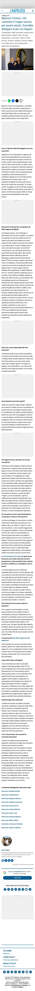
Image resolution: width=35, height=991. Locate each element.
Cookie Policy (9, 957)
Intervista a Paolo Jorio (9, 813)
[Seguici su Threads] (19, 889)
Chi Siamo (7, 951)
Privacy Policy (9, 963)
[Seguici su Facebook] (5, 889)
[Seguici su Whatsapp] (15, 889)
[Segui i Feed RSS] (30, 889)
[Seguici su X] (8, 889)
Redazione (6, 953)
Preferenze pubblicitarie (10, 960)
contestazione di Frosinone (12, 556)
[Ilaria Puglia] (7, 841)
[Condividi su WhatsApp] (9, 100)
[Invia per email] (20, 100)
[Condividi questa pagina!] (2, 10)
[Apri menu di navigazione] (33, 11)
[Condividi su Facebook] (13, 100)
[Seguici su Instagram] (12, 889)
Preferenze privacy (9, 966)
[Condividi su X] (17, 100)
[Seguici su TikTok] (22, 889)
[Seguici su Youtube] (26, 889)
